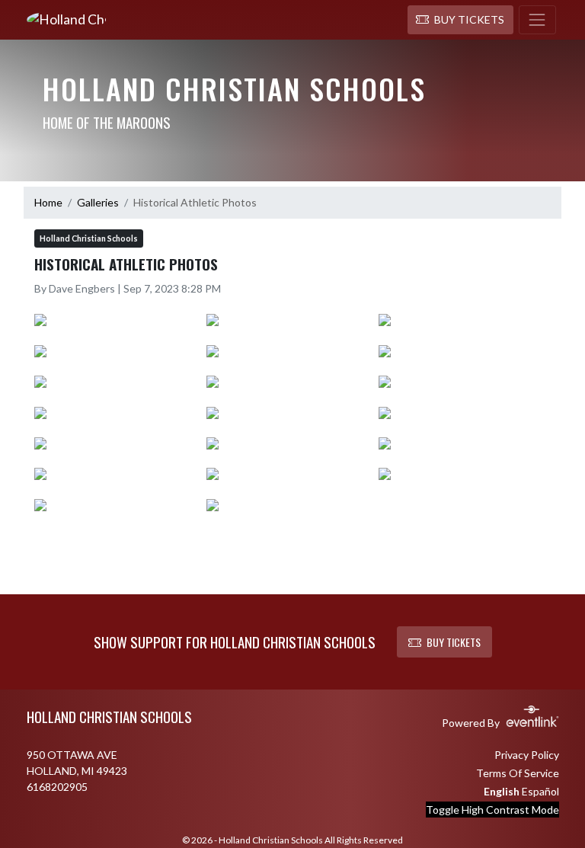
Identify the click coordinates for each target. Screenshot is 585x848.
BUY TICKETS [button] (454, 642)
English (501, 791)
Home (48, 202)
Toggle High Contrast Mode (492, 809)
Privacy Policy (526, 754)
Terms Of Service (517, 772)
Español (540, 791)
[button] (460, 19)
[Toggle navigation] (537, 19)
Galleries (98, 202)
